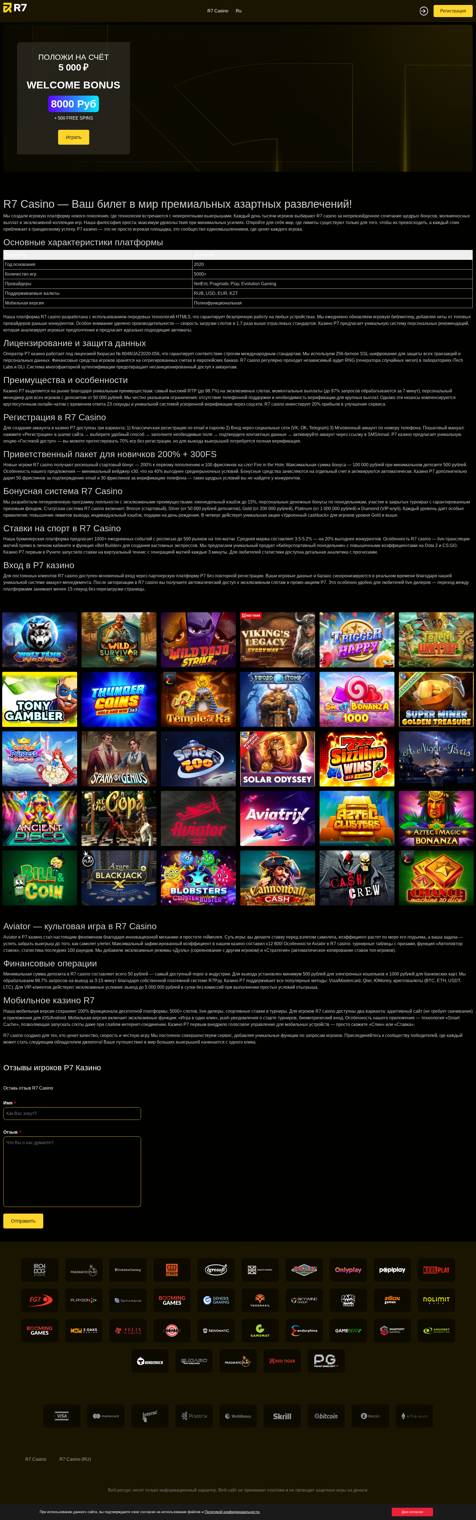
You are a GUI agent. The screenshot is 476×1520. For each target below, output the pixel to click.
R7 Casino (217, 11)
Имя (7, 1103)
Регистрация (453, 11)
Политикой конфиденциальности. (232, 1512)
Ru (239, 11)
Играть (74, 137)
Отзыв (10, 1132)
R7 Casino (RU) (75, 1459)
